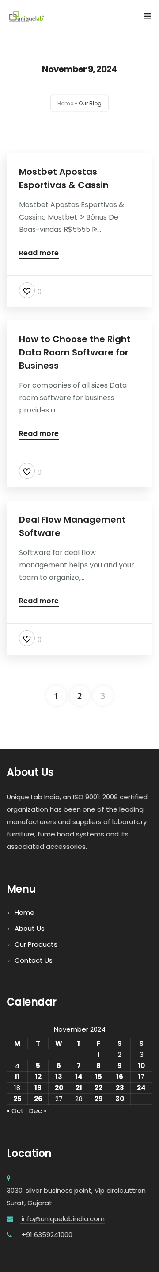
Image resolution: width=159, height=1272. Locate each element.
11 (17, 1076)
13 (58, 1076)
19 (38, 1087)
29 (99, 1098)
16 (119, 1076)
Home (65, 103)
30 (119, 1098)
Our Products (36, 944)
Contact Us (34, 960)
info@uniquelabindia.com (62, 1218)
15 (98, 1076)
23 (120, 1087)
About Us (30, 928)
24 (141, 1087)
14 (79, 1076)
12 (38, 1076)
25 (17, 1098)
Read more (39, 254)
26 (38, 1098)
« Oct (15, 1110)
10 (141, 1065)
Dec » (38, 1110)
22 (98, 1087)
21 (79, 1087)
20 (59, 1087)
